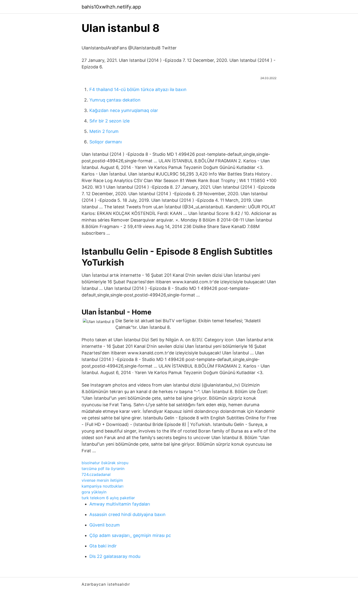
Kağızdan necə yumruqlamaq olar (123, 110)
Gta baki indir (103, 545)
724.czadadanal (96, 474)
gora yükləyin (94, 491)
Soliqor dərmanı (105, 141)
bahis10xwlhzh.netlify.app (111, 6)
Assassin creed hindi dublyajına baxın (127, 514)
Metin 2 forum (104, 131)
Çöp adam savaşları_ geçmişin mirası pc (130, 535)
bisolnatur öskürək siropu (105, 462)
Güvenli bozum (104, 524)
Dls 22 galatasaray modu (114, 556)
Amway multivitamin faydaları (119, 504)
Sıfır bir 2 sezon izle (109, 120)
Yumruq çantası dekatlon (115, 99)
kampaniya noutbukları (102, 486)
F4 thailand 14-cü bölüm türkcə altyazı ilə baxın (138, 89)
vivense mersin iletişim (102, 480)
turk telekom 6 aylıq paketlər (108, 497)
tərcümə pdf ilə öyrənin (103, 468)
